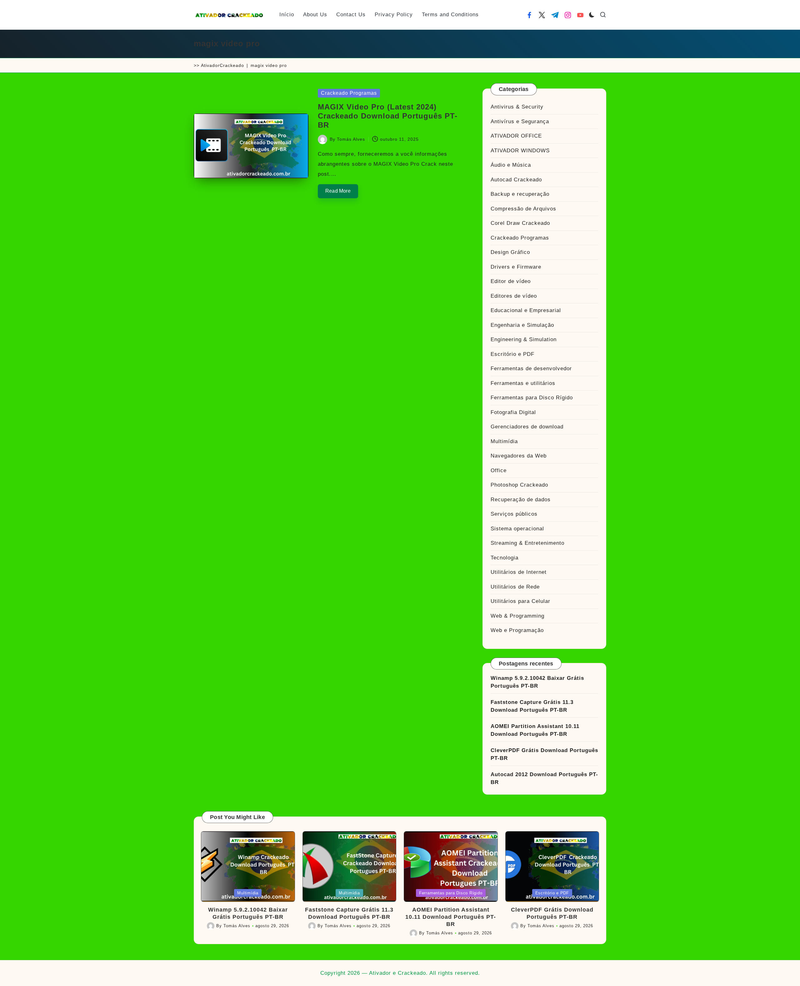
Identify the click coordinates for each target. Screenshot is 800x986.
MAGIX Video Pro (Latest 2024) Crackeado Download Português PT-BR (388, 116)
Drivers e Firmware (516, 267)
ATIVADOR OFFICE (516, 136)
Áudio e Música (511, 165)
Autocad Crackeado (516, 180)
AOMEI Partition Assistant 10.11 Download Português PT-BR (535, 730)
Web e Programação (517, 630)
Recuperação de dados (521, 500)
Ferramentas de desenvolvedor (531, 369)
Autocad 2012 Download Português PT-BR (544, 778)
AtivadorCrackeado (222, 65)
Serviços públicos (514, 514)
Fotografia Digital (513, 412)
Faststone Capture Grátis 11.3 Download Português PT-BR (532, 706)
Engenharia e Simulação (522, 325)
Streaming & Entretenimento (527, 543)
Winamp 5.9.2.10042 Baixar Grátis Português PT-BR (537, 682)
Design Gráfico (510, 252)
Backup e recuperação (520, 194)
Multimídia (504, 441)
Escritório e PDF (512, 354)
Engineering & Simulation (524, 339)
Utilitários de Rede (515, 587)
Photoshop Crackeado (519, 485)
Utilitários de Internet (519, 572)
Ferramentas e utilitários (523, 383)
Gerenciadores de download (527, 427)
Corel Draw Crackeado (520, 223)
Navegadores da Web (519, 456)
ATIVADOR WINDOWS (520, 151)
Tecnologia (504, 558)
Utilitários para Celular (520, 601)
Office (499, 470)
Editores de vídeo (514, 296)
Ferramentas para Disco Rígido (532, 398)
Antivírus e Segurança (520, 121)
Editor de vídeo (511, 281)
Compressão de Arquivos (523, 209)
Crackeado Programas (349, 93)
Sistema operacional (517, 529)
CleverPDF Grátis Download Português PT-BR (544, 754)
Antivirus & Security (517, 107)
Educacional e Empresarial (526, 310)
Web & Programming (517, 616)
